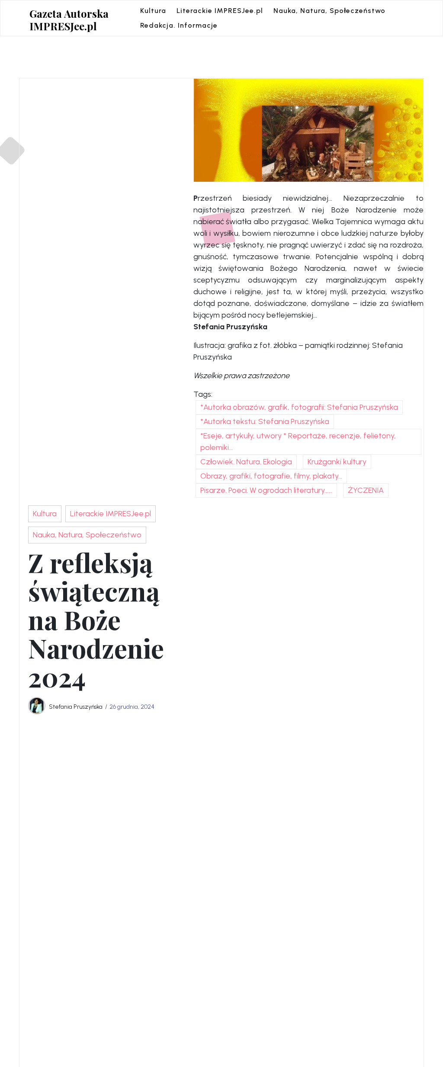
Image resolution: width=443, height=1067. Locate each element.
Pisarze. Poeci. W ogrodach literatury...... (266, 490)
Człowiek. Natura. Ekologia (246, 461)
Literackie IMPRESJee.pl (220, 10)
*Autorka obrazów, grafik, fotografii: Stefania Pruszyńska (299, 407)
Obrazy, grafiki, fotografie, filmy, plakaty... (271, 476)
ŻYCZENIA (366, 490)
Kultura (153, 10)
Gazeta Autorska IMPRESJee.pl (69, 19)
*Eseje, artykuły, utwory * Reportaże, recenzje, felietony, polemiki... (298, 441)
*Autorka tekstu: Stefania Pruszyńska (264, 421)
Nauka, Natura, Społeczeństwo (329, 10)
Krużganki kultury (337, 461)
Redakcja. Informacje (179, 25)
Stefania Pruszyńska (76, 706)
